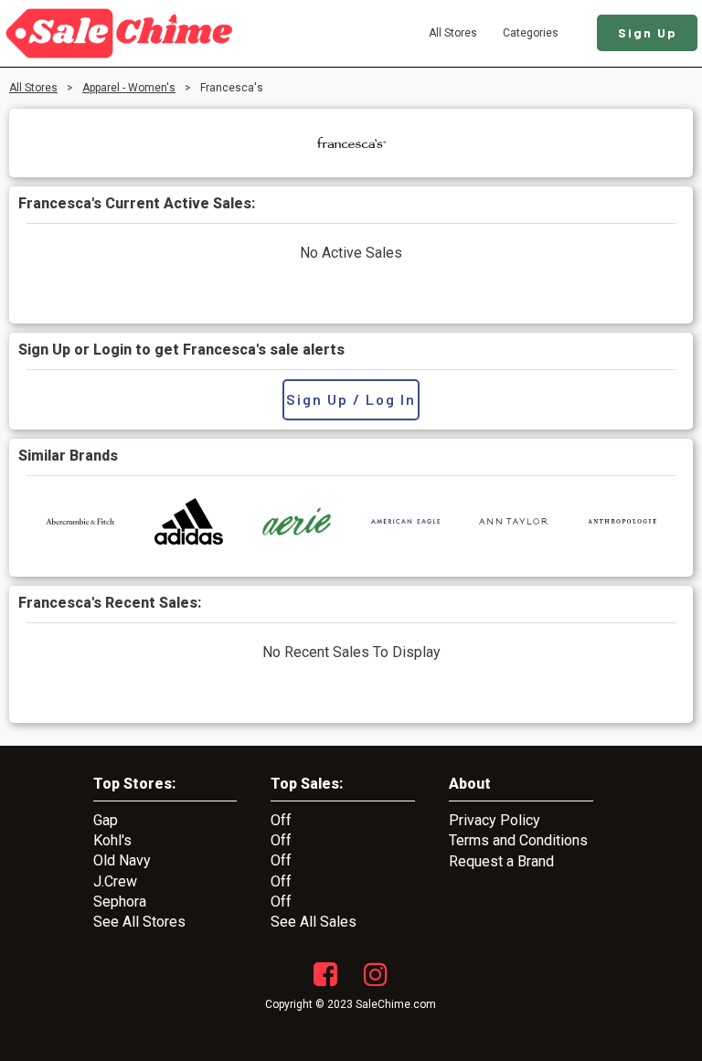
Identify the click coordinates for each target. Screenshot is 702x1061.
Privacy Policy (494, 820)
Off (281, 820)
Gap (105, 820)
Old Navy (122, 860)
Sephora (119, 901)
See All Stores (139, 921)
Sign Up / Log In (351, 399)
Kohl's (112, 840)
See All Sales (313, 921)
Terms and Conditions (518, 840)
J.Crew (115, 881)
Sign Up (647, 32)
